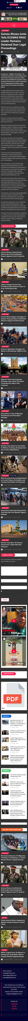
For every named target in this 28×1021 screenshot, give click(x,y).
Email (3, 584)
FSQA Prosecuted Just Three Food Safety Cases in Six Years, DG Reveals (17, 748)
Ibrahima (5, 51)
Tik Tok (14, 1006)
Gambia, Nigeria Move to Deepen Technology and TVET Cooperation (18, 739)
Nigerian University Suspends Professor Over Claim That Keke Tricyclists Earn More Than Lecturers (12, 382)
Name (3, 577)
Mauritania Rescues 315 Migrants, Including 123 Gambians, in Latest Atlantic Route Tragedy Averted (17, 722)
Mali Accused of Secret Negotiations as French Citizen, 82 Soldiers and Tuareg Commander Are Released (14, 480)
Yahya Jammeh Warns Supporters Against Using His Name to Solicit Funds (13, 922)
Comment (3, 565)
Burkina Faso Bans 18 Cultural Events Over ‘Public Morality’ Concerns (11, 544)
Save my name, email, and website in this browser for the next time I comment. (13, 594)
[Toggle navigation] (14, 25)
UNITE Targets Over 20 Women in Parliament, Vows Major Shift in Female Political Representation (13, 954)
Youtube (14, 1008)
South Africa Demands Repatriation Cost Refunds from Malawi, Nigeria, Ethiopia (13, 512)
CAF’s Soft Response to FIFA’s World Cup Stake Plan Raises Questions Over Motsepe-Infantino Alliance (17, 812)
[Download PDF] (3, 708)
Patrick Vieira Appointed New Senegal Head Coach (18, 775)
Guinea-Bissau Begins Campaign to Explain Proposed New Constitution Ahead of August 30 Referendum (13, 318)
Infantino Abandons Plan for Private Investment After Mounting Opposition (17, 803)
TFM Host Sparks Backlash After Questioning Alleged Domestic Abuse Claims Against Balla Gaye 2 (17, 758)
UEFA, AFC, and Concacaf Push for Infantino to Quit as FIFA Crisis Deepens (18, 783)
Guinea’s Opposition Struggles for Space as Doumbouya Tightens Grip (13, 350)
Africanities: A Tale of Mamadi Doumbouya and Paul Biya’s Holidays (12, 415)
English (18, 1)
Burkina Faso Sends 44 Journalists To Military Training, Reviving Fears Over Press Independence (13, 447)
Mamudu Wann (7, 388)
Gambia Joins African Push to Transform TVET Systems (18, 731)
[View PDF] (2, 708)
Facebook (14, 1004)
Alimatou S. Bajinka (8, 959)
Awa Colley (6, 862)
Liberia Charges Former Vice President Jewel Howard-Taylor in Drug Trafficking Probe (13, 286)
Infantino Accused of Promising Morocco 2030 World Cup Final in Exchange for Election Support (17, 793)
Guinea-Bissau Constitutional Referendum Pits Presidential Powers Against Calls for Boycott (12, 254)
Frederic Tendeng (7, 259)
